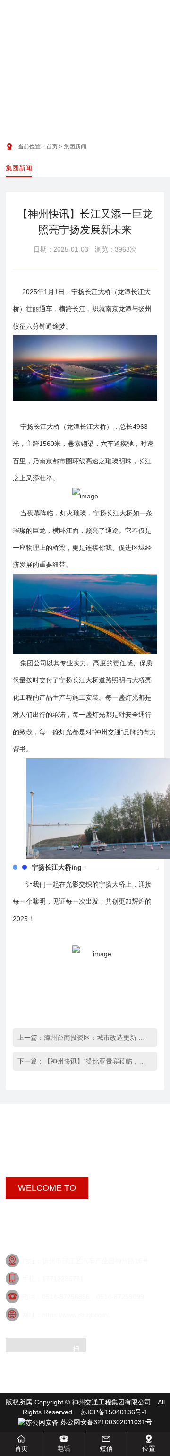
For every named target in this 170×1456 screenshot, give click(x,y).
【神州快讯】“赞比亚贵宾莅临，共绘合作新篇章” (97, 1061)
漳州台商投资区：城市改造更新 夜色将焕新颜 (97, 1037)
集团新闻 (19, 168)
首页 (52, 146)
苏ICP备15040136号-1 (114, 1412)
